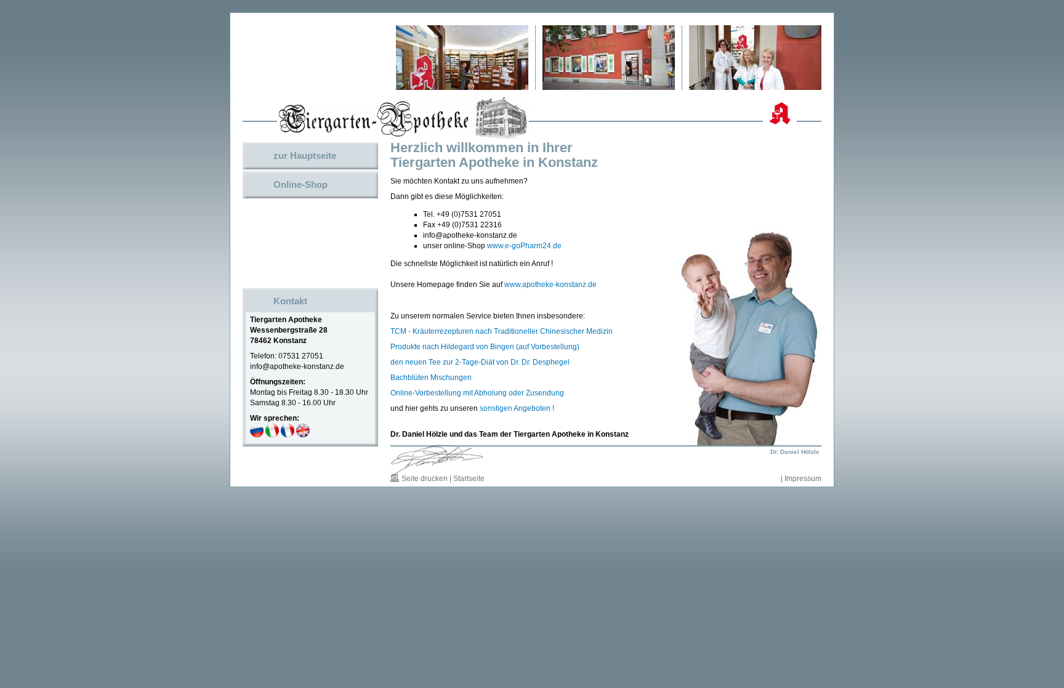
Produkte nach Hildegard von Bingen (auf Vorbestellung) (484, 346)
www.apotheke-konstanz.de (550, 284)
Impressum (802, 478)
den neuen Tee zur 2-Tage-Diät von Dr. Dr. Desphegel (480, 362)
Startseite (469, 478)
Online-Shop (300, 184)
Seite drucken (424, 478)
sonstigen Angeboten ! (517, 408)
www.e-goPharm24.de (524, 245)
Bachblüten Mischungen (431, 377)
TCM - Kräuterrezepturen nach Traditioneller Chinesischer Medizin (501, 331)
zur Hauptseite (304, 155)
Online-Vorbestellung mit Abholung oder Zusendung (477, 393)
